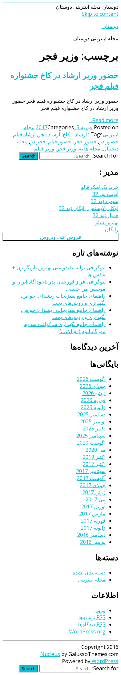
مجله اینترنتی (92, 579)
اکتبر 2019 (94, 456)
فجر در (37, 141)
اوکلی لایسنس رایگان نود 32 (88, 208)
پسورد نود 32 (104, 201)
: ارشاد (82, 134)
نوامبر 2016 (93, 541)
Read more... (103, 120)
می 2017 (96, 499)
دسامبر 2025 (91, 414)
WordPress (104, 661)
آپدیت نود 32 (105, 194)
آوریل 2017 (93, 506)
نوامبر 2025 (93, 421)
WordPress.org (87, 631)
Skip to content (100, 13)
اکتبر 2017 (94, 464)
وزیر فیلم (44, 148)
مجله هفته (89, 148)
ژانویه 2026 (93, 407)
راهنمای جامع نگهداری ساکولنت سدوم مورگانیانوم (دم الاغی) (65, 328)
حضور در (108, 141)
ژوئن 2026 (94, 393)
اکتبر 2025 (94, 428)
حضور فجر (85, 141)
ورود (101, 610)
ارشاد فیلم (24, 134)
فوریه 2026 (93, 400)
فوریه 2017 (93, 520)
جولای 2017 (93, 485)
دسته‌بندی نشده (89, 572)
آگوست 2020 (91, 442)
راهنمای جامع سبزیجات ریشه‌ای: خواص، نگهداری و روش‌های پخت (63, 299)
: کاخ (67, 134)
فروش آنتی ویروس (60, 236)
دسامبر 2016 (91, 534)
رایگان (111, 229)
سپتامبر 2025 (91, 435)
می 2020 (96, 449)
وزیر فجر (66, 148)
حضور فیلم (59, 141)
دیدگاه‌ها (92, 624)
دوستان (110, 26)
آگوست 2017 (91, 478)
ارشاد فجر (49, 134)
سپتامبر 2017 (91, 471)
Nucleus (50, 654)
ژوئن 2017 (94, 492)
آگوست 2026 (91, 378)
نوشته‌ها (92, 617)
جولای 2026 (93, 386)
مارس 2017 (92, 513)
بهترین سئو (107, 222)
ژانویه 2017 (93, 527)
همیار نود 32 (105, 215)
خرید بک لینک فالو (99, 186)
